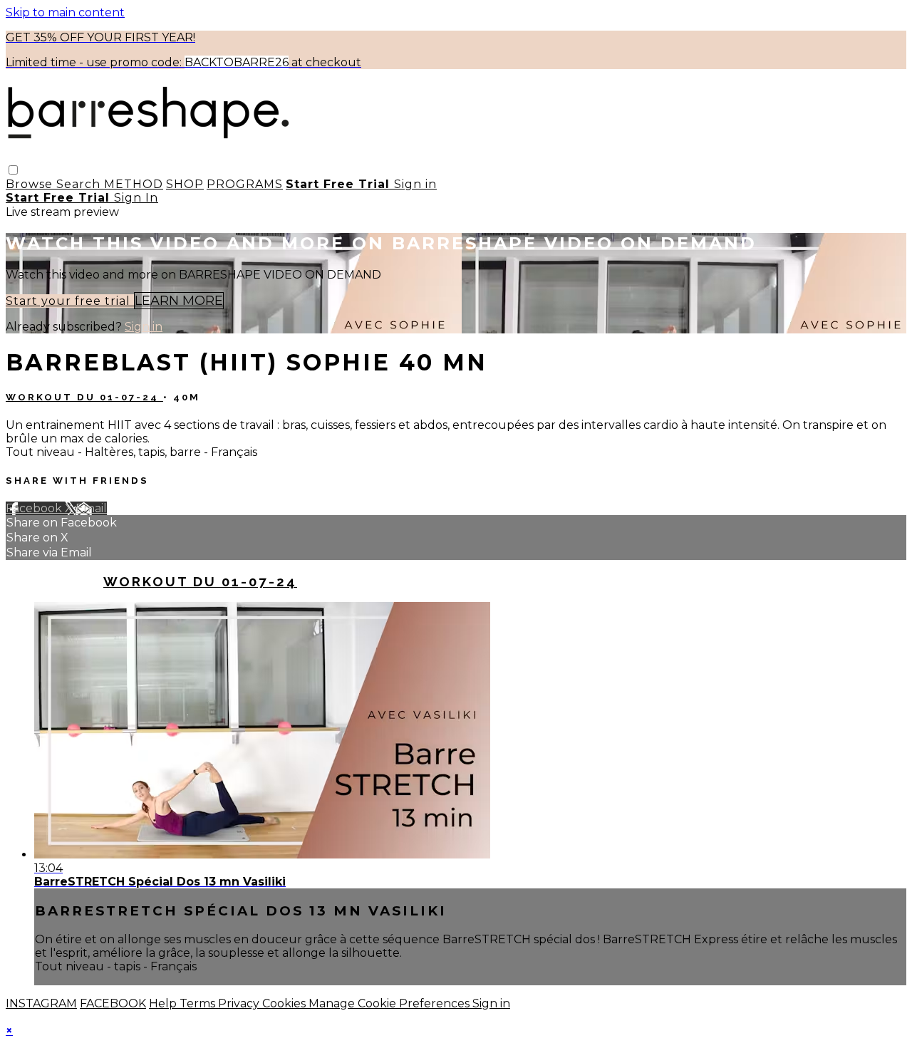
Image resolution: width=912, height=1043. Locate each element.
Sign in (415, 184)
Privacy (240, 1003)
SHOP (185, 184)
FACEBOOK (113, 1003)
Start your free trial (70, 301)
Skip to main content (65, 12)
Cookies (285, 1003)
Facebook (35, 508)
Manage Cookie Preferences (390, 1003)
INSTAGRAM (41, 1003)
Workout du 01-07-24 (84, 397)
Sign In (136, 197)
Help (164, 1003)
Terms (199, 1003)
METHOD (133, 184)
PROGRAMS (245, 184)
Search (80, 184)
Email (91, 508)
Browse (31, 184)
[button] (13, 170)
